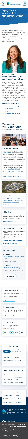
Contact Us (19, 402)
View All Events (9, 276)
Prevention (17, 357)
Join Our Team (20, 399)
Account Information (8, 360)
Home (4, 392)
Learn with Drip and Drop (9, 221)
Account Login (6, 357)
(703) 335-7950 (9, 316)
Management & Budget (12, 113)
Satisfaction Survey (7, 363)
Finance (7, 111)
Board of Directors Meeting (11, 268)
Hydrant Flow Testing (8, 382)
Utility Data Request (7, 379)
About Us (18, 392)
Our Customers (7, 395)
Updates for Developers (9, 243)
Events (17, 395)
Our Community (7, 402)
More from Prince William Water (11, 176)
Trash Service (18, 360)
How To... (7, 351)
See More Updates (8, 205)
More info (13, 431)
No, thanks (14, 435)
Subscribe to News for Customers (12, 240)
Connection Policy (19, 375)
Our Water (6, 399)
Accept (5, 435)
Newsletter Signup (19, 363)
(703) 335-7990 (9, 300)
